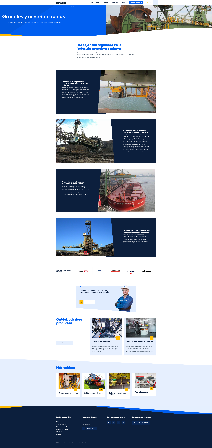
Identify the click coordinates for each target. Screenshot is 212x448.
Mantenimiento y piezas (62, 429)
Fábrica (59, 434)
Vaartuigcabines (141, 392)
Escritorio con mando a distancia (139, 342)
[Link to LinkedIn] (113, 423)
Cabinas (59, 421)
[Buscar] (155, 2)
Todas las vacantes (87, 421)
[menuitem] (92, 2)
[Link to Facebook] (109, 423)
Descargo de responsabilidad (66, 442)
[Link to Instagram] (118, 423)
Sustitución (59, 431)
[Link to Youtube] (123, 423)
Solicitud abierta (86, 424)
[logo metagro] (61, 2)
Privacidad (84, 442)
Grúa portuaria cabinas (68, 393)
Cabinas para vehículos (93, 393)
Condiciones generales (76, 442)
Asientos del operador (101, 342)
